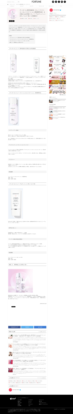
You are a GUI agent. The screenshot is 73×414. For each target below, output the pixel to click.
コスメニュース (41, 6)
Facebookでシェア (14, 327)
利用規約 (19, 404)
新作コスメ (52, 16)
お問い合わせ (20, 402)
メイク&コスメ (12, 6)
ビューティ (31, 6)
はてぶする (40, 327)
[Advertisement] (17, 316)
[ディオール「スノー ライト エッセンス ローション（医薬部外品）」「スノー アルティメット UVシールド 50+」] (27, 63)
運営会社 (19, 401)
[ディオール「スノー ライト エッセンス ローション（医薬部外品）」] (27, 111)
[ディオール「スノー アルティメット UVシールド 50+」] (27, 203)
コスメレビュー (51, 6)
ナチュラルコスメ (53, 18)
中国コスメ (63, 16)
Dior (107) (30, 18)
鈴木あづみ (14, 374)
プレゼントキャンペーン (42, 402)
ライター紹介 (20, 399)
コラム (61, 6)
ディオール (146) (39, 380)
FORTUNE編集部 (15, 341)
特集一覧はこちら (63, 94)
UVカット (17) (36, 18)
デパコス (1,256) (12, 382)
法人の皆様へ (20, 405)
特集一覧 (40, 401)
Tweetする (27, 327)
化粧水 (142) (18, 382)
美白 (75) (39, 382)
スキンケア (22, 6)
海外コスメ (57, 16)
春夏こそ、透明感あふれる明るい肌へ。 (17, 42)
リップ (59, 18)
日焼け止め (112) (32, 382)
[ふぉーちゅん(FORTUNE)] (36, 2)
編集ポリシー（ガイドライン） (43, 404)
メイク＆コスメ (30, 399)
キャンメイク (52, 20)
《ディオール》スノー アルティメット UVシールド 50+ (19, 40)
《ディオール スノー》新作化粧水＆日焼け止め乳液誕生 (20, 37)
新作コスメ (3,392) (25, 382)
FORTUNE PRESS (15, 358)
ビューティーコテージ (60, 20)
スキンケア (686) (31, 380)
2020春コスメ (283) (24, 18)
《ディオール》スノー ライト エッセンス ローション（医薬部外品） (22, 39)
